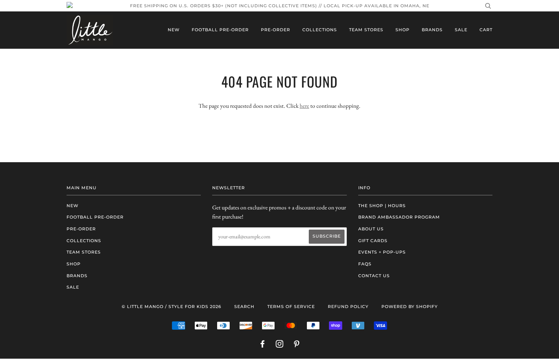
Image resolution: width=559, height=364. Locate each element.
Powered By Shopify (409, 306)
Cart (486, 29)
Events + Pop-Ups (382, 252)
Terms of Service (291, 306)
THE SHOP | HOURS (382, 205)
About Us (371, 228)
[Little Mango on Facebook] (263, 345)
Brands (432, 29)
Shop (402, 29)
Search (244, 306)
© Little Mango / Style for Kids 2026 (171, 306)
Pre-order (275, 29)
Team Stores (366, 29)
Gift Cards (372, 240)
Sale (461, 29)
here (304, 106)
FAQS (365, 264)
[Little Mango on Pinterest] (297, 345)
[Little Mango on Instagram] (280, 345)
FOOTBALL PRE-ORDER (220, 29)
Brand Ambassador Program (399, 217)
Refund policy (348, 306)
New (173, 29)
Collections (319, 29)
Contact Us (374, 275)
